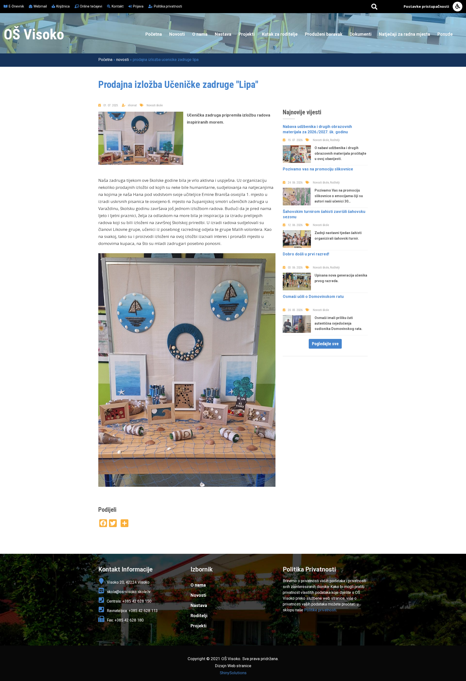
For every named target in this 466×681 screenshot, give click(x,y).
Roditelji (199, 615)
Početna (153, 34)
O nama (200, 34)
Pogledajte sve (325, 343)
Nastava (223, 34)
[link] (325, 569)
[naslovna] (140, 138)
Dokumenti (361, 34)
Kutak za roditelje (280, 34)
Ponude (445, 34)
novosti (122, 59)
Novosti (177, 34)
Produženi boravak (323, 34)
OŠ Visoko (34, 34)
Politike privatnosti (320, 610)
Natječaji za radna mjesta (404, 34)
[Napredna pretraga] (374, 6)
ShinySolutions (233, 672)
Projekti (247, 34)
